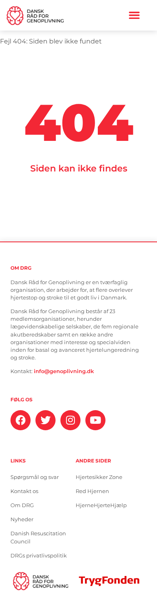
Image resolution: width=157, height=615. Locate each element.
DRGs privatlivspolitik (38, 556)
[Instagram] (70, 420)
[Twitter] (45, 420)
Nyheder (21, 519)
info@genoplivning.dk (64, 371)
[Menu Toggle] (134, 15)
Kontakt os (24, 491)
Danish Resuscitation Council (38, 537)
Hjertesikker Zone (99, 477)
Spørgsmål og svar (34, 477)
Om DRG (22, 505)
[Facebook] (20, 420)
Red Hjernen (92, 491)
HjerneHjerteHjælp (101, 505)
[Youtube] (95, 420)
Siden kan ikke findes (78, 168)
